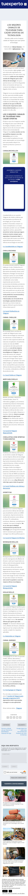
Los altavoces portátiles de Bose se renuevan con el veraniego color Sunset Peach (13, 823)
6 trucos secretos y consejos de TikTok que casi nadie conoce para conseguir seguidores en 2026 (13, 862)
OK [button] (10, 891)
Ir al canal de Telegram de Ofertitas (14, 538)
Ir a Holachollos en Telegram (12, 636)
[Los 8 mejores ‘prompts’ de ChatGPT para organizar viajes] (14, 872)
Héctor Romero (17, 47)
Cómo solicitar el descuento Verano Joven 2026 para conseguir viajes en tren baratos (13, 842)
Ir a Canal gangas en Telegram (12, 690)
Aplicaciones (16, 49)
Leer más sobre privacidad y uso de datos (13, 893)
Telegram (19, 708)
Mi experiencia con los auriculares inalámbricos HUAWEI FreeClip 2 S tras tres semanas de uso (13, 804)
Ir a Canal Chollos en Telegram (12, 375)
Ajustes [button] (5, 891)
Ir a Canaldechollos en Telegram (13, 246)
